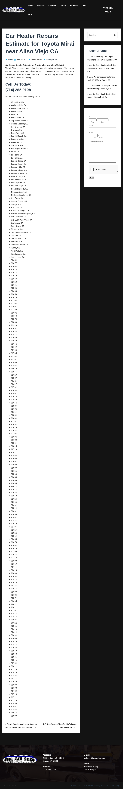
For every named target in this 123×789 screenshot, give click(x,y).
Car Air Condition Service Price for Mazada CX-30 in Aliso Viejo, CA (101, 68)
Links (84, 5)
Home (30, 5)
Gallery (63, 5)
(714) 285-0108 (108, 10)
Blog (30, 14)
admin (10, 60)
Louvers (74, 5)
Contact (52, 5)
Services (41, 5)
